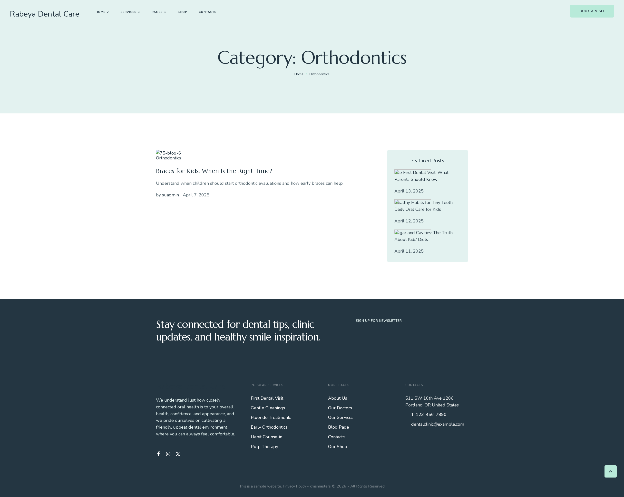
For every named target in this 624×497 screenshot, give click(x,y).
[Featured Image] (168, 153)
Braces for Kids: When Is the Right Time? (214, 171)
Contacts (336, 437)
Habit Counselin (266, 437)
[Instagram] (168, 453)
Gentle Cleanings (268, 408)
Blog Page (338, 427)
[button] (108, 12)
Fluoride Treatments (271, 417)
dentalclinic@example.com (437, 424)
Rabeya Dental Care (44, 14)
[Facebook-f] (158, 453)
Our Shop (337, 447)
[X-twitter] (178, 453)
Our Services (340, 417)
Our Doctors (340, 408)
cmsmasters (320, 486)
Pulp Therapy (264, 447)
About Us (337, 398)
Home (298, 74)
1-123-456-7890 (429, 414)
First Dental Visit (267, 398)
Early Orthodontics (269, 427)
